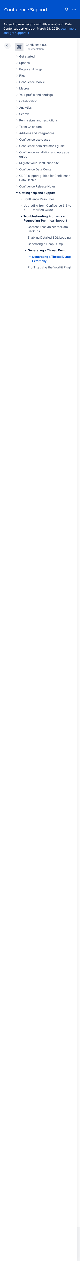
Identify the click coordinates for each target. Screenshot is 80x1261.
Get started (27, 56)
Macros (24, 88)
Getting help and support (37, 193)
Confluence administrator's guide (42, 146)
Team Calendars (30, 126)
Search (66, 9)
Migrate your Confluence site (39, 163)
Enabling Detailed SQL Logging (49, 237)
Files (22, 75)
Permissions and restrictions (38, 120)
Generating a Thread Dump (47, 250)
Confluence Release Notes (37, 186)
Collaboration (28, 101)
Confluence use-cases (34, 139)
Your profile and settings (36, 95)
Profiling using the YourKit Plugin (50, 267)
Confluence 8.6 (36, 44)
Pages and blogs (30, 69)
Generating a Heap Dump (45, 244)
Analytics (25, 107)
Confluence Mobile (32, 82)
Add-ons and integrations (36, 133)
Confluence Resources (38, 199)
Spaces (24, 63)
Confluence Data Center (35, 169)
